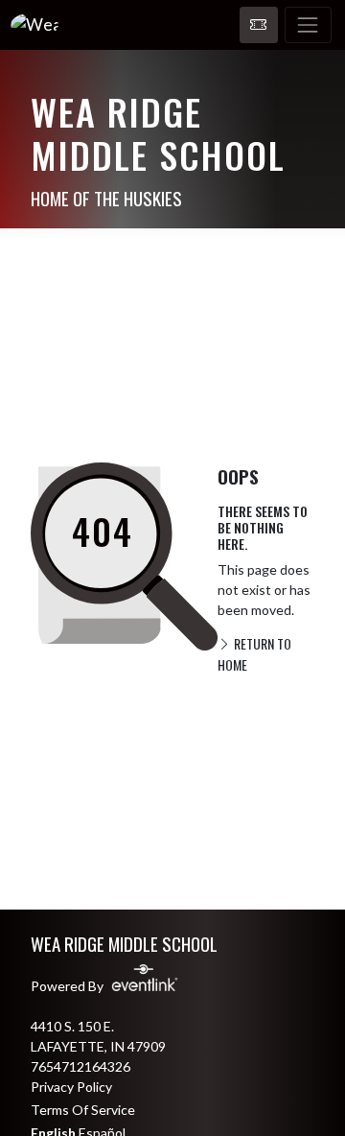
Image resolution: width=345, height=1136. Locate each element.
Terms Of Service (83, 1109)
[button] (259, 25)
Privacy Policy (71, 1086)
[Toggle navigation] (308, 25)
